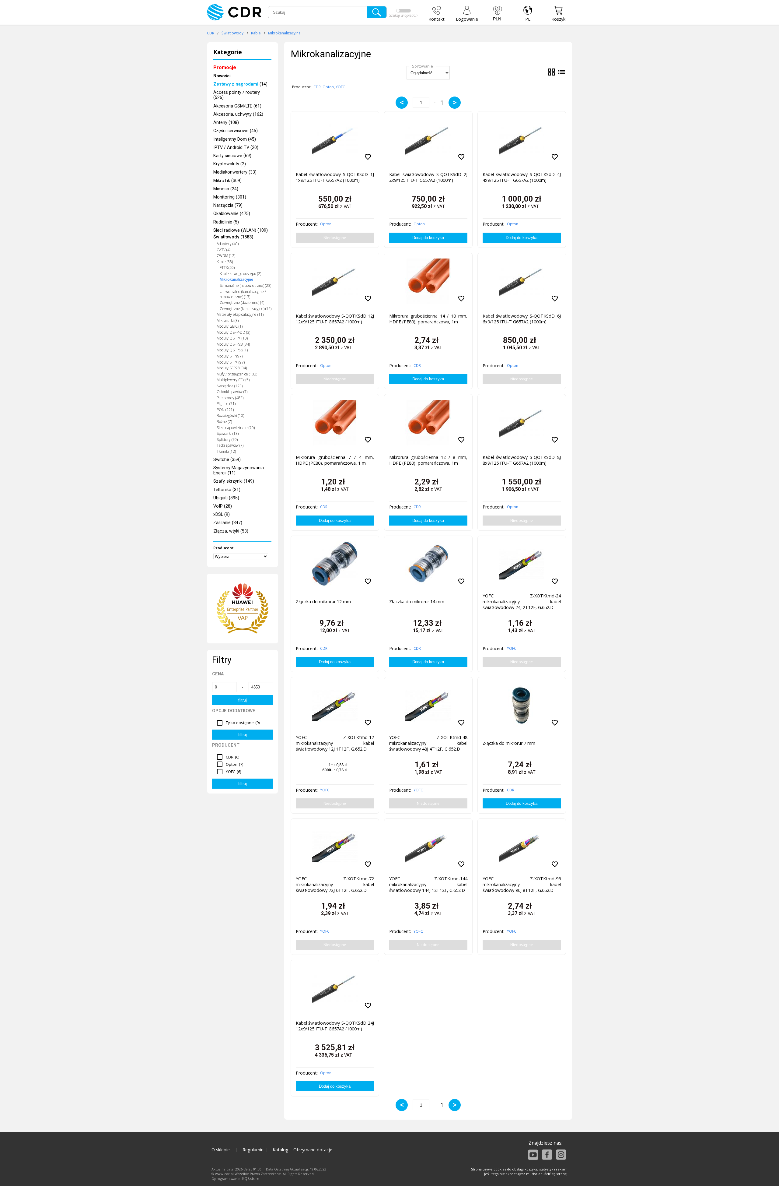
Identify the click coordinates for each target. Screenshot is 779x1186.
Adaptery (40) (228, 243)
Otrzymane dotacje (312, 1150)
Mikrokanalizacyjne (284, 33)
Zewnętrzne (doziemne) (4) (242, 302)
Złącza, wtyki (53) (230, 531)
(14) (240, 84)
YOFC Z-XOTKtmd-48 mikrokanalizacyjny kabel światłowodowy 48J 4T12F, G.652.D (428, 743)
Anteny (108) (226, 122)
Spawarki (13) (228, 433)
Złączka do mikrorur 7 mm (509, 743)
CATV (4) (223, 249)
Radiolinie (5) (226, 222)
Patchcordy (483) (230, 397)
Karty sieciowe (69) (232, 155)
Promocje (224, 67)
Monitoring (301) (229, 197)
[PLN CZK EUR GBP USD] (497, 14)
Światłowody (232, 33)
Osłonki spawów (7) (232, 391)
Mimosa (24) (225, 189)
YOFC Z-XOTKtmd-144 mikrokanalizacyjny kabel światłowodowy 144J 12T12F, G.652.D (428, 884)
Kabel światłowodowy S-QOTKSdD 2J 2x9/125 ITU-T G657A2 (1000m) (428, 177)
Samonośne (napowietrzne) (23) (245, 285)
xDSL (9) (221, 514)
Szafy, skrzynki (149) (233, 481)
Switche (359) (227, 459)
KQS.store (250, 1178)
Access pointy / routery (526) (236, 95)
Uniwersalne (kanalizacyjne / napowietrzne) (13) (243, 294)
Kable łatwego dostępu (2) (240, 273)
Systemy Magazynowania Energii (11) (238, 470)
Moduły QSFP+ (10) (232, 338)
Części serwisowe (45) (235, 130)
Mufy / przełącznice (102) (237, 374)
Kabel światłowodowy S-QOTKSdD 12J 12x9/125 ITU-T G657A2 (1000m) (335, 319)
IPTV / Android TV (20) (235, 147)
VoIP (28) (222, 506)
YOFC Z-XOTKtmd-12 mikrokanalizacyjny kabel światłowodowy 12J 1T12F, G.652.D (335, 743)
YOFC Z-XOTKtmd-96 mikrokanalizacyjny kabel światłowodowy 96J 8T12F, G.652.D (522, 884)
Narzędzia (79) (228, 205)
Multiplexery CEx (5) (233, 379)
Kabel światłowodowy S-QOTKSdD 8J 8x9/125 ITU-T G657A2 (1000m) (522, 460)
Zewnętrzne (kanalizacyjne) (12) (245, 308)
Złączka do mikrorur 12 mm (323, 601)
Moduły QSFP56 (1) (232, 350)
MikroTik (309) (227, 180)
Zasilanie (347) (227, 522)
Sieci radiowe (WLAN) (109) (240, 230)
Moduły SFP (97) (230, 356)
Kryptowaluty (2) (229, 164)
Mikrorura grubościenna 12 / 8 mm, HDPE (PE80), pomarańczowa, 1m (428, 460)
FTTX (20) (227, 267)
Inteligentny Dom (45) (234, 139)
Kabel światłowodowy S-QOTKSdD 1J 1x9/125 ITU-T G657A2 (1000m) (335, 177)
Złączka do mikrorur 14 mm (416, 601)
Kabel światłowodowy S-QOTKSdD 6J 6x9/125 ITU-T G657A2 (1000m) (522, 319)
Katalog (280, 1150)
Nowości (222, 76)
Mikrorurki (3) (228, 320)
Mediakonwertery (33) (235, 172)
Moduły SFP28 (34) (232, 368)
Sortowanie (422, 66)
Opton (328, 87)
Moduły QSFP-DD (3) (233, 332)
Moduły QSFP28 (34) (233, 344)
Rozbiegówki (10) (230, 415)
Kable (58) (225, 261)
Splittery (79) (227, 439)
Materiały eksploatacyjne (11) (240, 314)
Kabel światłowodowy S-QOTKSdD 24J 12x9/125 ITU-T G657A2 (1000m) (335, 1026)
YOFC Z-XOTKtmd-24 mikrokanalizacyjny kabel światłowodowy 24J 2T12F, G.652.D (522, 601)
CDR (210, 33)
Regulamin (253, 1150)
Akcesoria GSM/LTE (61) (237, 106)
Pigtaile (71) (226, 403)
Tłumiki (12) (226, 451)
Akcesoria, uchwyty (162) (238, 114)
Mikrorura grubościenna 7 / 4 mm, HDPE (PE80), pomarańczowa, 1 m (335, 460)
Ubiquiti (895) (226, 498)
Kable (256, 33)
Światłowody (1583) (233, 237)
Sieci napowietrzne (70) (236, 427)
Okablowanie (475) (231, 213)
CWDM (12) (226, 255)
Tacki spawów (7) (230, 445)
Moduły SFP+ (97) (231, 362)
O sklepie (220, 1150)
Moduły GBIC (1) (230, 326)
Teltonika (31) (226, 489)
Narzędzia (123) (230, 386)
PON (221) (225, 409)
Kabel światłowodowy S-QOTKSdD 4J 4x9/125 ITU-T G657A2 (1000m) (522, 177)
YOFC (340, 87)
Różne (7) (224, 421)
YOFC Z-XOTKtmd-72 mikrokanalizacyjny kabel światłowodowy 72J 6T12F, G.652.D (335, 884)
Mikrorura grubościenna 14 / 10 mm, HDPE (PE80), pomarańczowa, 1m (428, 319)
